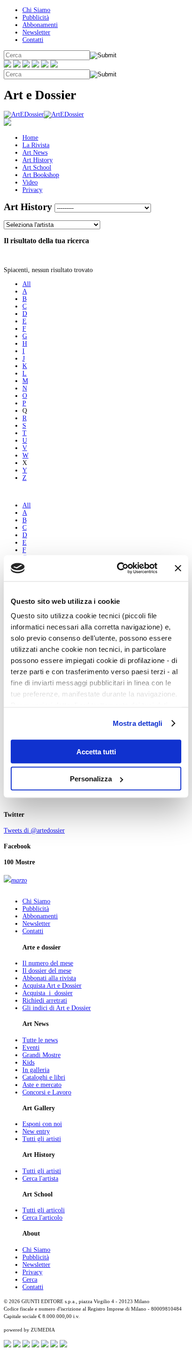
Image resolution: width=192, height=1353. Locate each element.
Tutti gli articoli (43, 1210)
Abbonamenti (40, 24)
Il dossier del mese (46, 970)
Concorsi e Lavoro (46, 1092)
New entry (36, 1131)
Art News (35, 152)
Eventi (31, 1047)
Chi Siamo (36, 10)
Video (30, 182)
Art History (37, 160)
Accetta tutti (96, 751)
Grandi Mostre (41, 1055)
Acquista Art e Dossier (52, 985)
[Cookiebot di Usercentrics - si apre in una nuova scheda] (119, 568)
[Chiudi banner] (178, 568)
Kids (28, 1062)
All (26, 283)
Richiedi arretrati (44, 1000)
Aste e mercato (42, 1084)
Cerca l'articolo (42, 1217)
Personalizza (91, 779)
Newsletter (36, 32)
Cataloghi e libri (43, 1077)
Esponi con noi (42, 1124)
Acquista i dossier (47, 993)
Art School (36, 167)
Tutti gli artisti (41, 1138)
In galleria (35, 1069)
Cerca (29, 1279)
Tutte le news (40, 1040)
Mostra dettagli (138, 723)
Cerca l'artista (40, 1178)
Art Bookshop (40, 174)
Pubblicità (35, 17)
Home (30, 137)
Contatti (32, 39)
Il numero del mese (47, 963)
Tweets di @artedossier (34, 830)
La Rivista (35, 145)
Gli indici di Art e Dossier (56, 1007)
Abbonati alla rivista (49, 978)
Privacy (32, 189)
